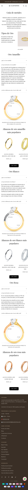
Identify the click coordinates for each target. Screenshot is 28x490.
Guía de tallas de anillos (7, 473)
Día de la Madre (5, 454)
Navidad (3, 447)
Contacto (3, 438)
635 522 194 (6, 419)
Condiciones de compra (7, 470)
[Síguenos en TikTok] (15, 477)
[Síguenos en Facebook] (2, 477)
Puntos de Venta (5, 428)
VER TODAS (14, 165)
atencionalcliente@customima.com (12, 422)
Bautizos (3, 456)
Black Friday (4, 444)
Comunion (4, 459)
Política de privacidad (6, 465)
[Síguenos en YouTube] (12, 477)
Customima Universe (6, 433)
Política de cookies (6, 468)
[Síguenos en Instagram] (5, 477)
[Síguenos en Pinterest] (8, 477)
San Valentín (4, 449)
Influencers (4, 435)
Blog (2, 431)
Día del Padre (4, 452)
